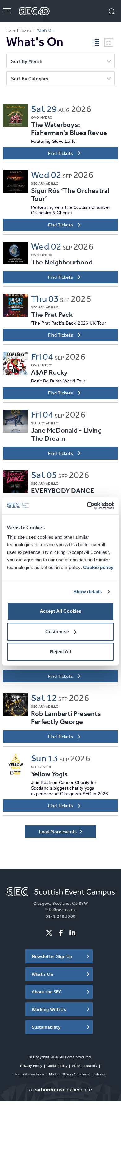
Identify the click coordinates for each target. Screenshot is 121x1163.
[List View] (98, 41)
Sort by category (30, 78)
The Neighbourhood (61, 262)
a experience (60, 1089)
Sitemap (100, 1074)
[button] (111, 12)
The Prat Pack (52, 314)
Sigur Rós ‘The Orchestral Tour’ (70, 194)
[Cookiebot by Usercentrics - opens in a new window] (87, 506)
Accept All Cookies (61, 611)
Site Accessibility (84, 1066)
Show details (88, 591)
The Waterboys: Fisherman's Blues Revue (69, 128)
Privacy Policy (31, 1066)
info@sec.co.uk (60, 910)
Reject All (60, 652)
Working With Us (49, 1009)
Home (10, 30)
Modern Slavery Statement (69, 1074)
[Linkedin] (72, 933)
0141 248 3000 (60, 916)
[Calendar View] (108, 42)
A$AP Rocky (49, 372)
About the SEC (47, 992)
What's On (42, 974)
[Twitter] (49, 933)
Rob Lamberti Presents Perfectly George (66, 717)
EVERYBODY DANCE (62, 490)
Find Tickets (60, 153)
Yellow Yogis (49, 773)
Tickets (26, 30)
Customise (57, 631)
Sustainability (46, 1027)
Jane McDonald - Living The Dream (66, 434)
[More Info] (15, 115)
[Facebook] (61, 933)
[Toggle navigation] (8, 10)
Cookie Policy (57, 1066)
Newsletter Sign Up (52, 956)
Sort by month (26, 61)
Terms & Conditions (30, 1074)
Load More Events (58, 831)
